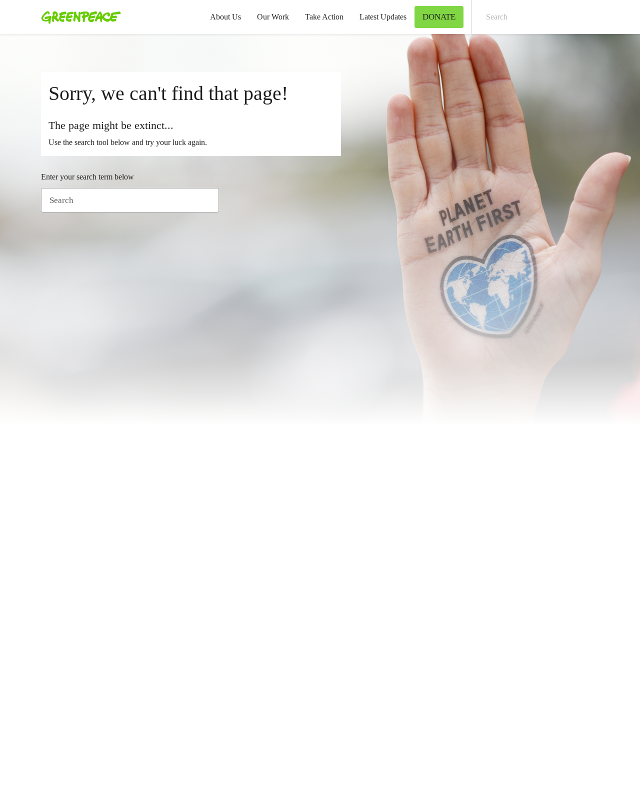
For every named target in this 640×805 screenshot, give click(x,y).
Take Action (324, 16)
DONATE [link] (439, 17)
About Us (225, 16)
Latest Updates (383, 16)
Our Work (273, 16)
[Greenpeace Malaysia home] (78, 17)
